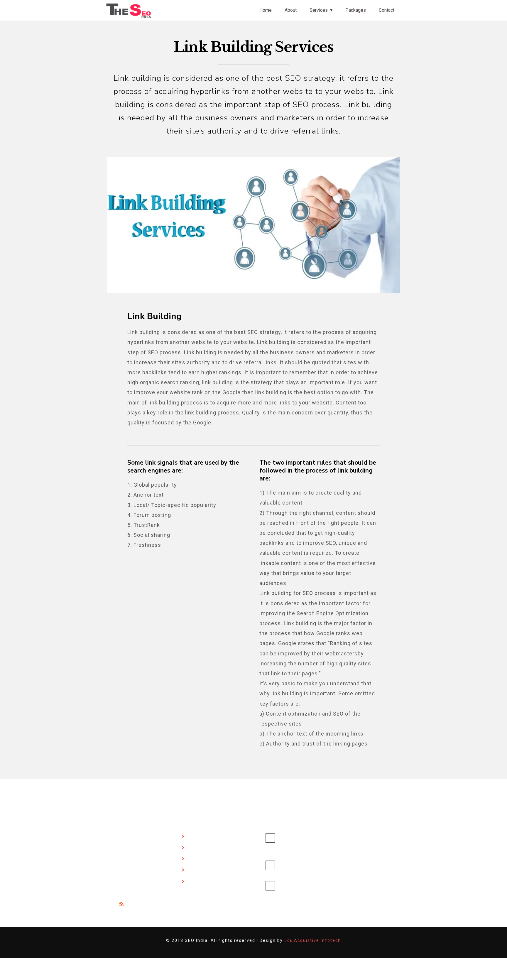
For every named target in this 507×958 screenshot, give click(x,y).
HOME (196, 836)
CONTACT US (202, 882)
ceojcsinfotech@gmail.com (293, 873)
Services (319, 10)
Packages (355, 10)
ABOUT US (200, 848)
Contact (386, 10)
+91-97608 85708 (300, 886)
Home (265, 10)
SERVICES (199, 859)
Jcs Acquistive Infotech (312, 940)
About (291, 10)
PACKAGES (200, 870)
